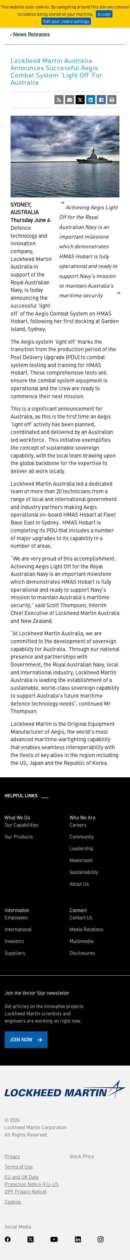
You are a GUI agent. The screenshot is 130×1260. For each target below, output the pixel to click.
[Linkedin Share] (90, 99)
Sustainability (84, 871)
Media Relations (86, 929)
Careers (78, 824)
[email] (69, 99)
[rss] (58, 99)
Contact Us (81, 917)
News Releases (31, 34)
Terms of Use (19, 1166)
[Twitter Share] (80, 99)
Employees (16, 917)
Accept (104, 14)
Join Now (21, 1039)
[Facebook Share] (101, 99)
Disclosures (82, 952)
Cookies (13, 1201)
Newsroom (81, 860)
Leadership (81, 848)
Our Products (19, 836)
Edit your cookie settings (66, 21)
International (18, 929)
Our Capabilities (21, 824)
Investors (14, 941)
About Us (79, 883)
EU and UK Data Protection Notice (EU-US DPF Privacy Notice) (31, 1184)
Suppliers (15, 952)
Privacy (12, 1156)
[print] (111, 99)
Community (82, 836)
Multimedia (81, 941)
